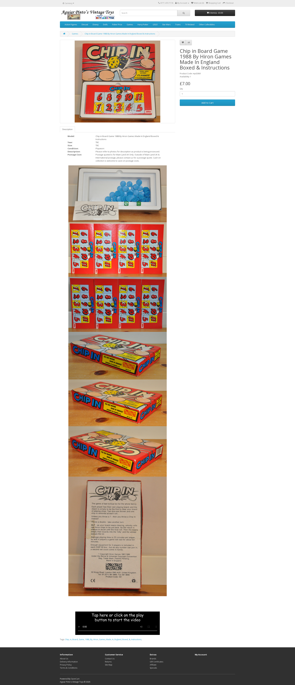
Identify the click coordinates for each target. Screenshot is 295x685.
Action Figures (71, 24)
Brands (153, 658)
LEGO (155, 24)
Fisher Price (117, 24)
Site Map (108, 664)
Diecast (85, 24)
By (91, 639)
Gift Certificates (156, 661)
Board (75, 639)
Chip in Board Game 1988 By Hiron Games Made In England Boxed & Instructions (120, 33)
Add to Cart (207, 102)
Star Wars (166, 24)
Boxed (125, 639)
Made (108, 639)
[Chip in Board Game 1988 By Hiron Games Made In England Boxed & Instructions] (117, 81)
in (70, 639)
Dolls (105, 24)
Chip (67, 639)
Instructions (136, 639)
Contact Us (109, 658)
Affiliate (153, 664)
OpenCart (75, 678)
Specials (153, 668)
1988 (87, 639)
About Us (64, 658)
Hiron (95, 639)
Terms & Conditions (68, 668)
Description (67, 129)
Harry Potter (143, 24)
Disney (95, 24)
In (113, 639)
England (117, 639)
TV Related (189, 24)
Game (81, 639)
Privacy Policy (66, 664)
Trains (178, 24)
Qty (181, 88)
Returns (108, 661)
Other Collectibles (207, 24)
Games (130, 24)
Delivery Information (69, 661)
